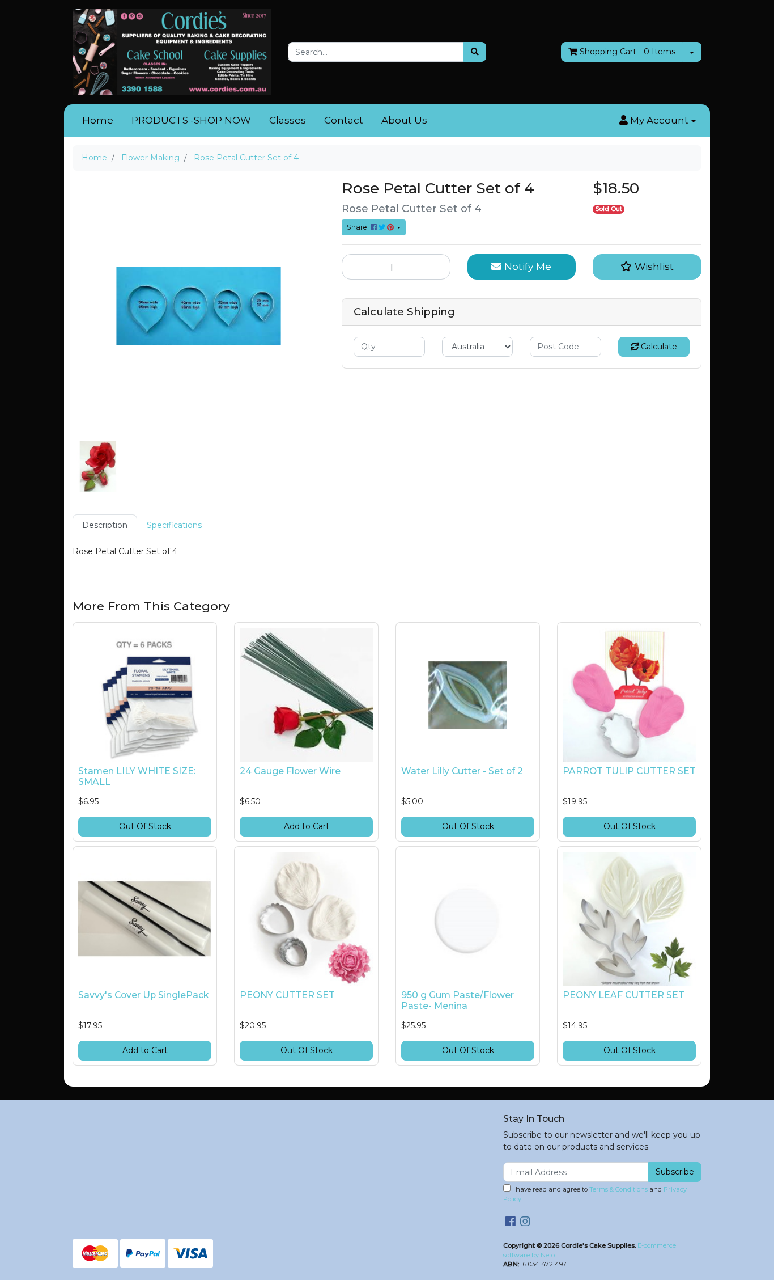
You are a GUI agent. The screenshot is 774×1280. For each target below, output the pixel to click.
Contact (343, 120)
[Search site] (474, 52)
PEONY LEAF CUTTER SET (623, 995)
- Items (627, 52)
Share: (359, 227)
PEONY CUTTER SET (287, 995)
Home (97, 120)
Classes (287, 120)
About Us (404, 120)
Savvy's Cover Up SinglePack (143, 995)
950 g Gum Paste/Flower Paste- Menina (457, 1000)
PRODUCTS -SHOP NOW (191, 120)
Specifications (174, 525)
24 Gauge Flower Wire (290, 771)
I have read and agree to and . (595, 1194)
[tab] (105, 525)
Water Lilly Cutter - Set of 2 (462, 771)
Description (104, 525)
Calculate (658, 346)
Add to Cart (306, 826)
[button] (658, 121)
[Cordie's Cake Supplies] (172, 52)
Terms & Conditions (618, 1189)
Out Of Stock (145, 826)
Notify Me (526, 266)
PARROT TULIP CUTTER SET (629, 771)
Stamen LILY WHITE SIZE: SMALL (136, 776)
